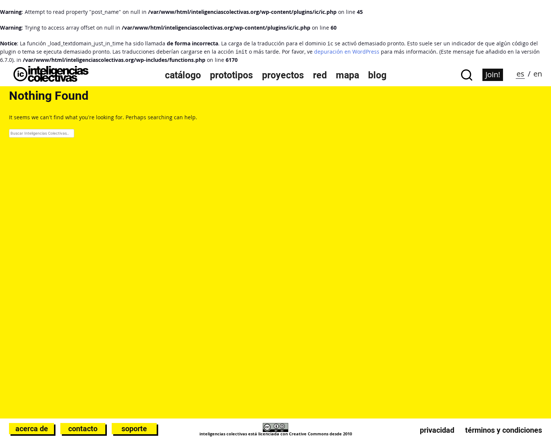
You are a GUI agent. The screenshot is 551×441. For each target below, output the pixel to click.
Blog (377, 75)
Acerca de (31, 428)
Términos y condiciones (503, 430)
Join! (492, 74)
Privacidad (437, 430)
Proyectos (283, 75)
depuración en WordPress (346, 51)
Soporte (134, 428)
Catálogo (183, 75)
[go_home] (50, 79)
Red (320, 75)
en (537, 74)
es (520, 74)
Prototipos (231, 75)
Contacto (82, 428)
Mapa (347, 75)
